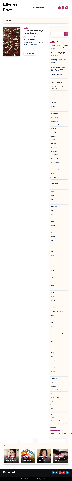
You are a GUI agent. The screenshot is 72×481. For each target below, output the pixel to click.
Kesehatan (53, 330)
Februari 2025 (54, 151)
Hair (51, 289)
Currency (53, 247)
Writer (52, 405)
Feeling (52, 266)
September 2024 (55, 169)
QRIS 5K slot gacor (55, 430)
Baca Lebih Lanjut (29, 53)
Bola (51, 210)
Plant (51, 363)
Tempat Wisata (54, 390)
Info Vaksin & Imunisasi (56, 311)
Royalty (52, 367)
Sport (51, 382)
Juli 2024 (53, 177)
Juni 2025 (53, 136)
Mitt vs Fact (9, 472)
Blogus (40, 479)
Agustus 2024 (54, 173)
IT (50, 319)
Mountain (53, 345)
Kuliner (26, 27)
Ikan (51, 304)
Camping (52, 221)
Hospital (52, 300)
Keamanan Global (55, 326)
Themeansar (47, 479)
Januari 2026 (54, 113)
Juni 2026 (53, 102)
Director (52, 255)
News (51, 356)
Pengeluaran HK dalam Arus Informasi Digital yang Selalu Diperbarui (58, 61)
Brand (52, 218)
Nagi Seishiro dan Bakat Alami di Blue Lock (58, 75)
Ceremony (53, 229)
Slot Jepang (53, 378)
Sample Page (40, 7)
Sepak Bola (53, 371)
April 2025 (53, 143)
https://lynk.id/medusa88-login (58, 424)
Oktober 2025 (54, 121)
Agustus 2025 (54, 128)
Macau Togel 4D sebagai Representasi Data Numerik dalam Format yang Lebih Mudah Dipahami (57, 68)
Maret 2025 (53, 147)
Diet (51, 251)
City (51, 240)
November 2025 (54, 117)
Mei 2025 (52, 140)
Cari (52, 29)
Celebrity (52, 225)
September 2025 (54, 125)
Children (52, 236)
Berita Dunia (53, 206)
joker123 (52, 417)
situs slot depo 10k (55, 420)
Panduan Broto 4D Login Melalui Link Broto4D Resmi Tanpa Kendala (59, 47)
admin (27, 37)
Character (53, 233)
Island (52, 315)
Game (52, 285)
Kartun (52, 322)
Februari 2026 (54, 110)
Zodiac (52, 408)
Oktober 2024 (54, 166)
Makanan (52, 341)
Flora (51, 277)
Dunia (52, 259)
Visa (51, 401)
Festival (52, 270)
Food (51, 281)
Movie (52, 348)
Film (51, 274)
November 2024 (54, 162)
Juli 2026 (53, 98)
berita (52, 203)
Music (52, 352)
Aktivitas (52, 188)
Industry (52, 307)
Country (52, 244)
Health (52, 292)
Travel (52, 393)
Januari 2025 (54, 155)
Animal (52, 191)
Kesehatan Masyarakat (56, 333)
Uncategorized (54, 397)
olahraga (52, 360)
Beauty (52, 199)
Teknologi (53, 386)
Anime (52, 195)
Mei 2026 (52, 106)
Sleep (51, 375)
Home (33, 7)
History (52, 296)
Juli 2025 (53, 132)
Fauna (52, 262)
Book (51, 214)
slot (51, 414)
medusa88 (53, 427)
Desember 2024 (54, 158)
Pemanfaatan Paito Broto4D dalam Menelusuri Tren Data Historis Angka (58, 54)
